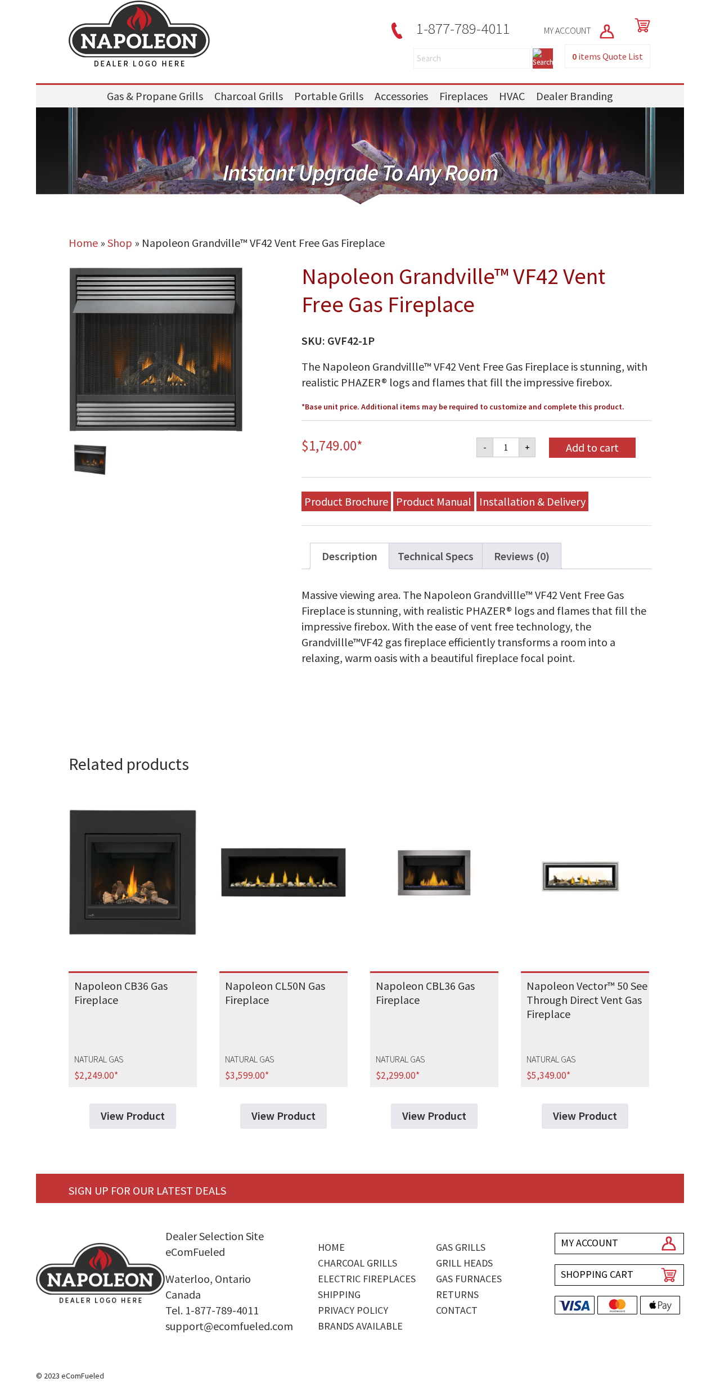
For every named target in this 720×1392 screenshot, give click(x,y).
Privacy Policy (353, 1310)
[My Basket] (640, 25)
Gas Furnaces (469, 1278)
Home (83, 243)
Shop (119, 243)
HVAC (512, 96)
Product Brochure (346, 501)
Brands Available (360, 1325)
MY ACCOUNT (568, 30)
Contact (457, 1310)
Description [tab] (349, 556)
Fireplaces (463, 96)
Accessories (401, 96)
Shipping (339, 1294)
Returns (457, 1294)
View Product (133, 1116)
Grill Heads (464, 1262)
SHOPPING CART (597, 1274)
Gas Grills (460, 1247)
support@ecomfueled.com (229, 1326)
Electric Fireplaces (367, 1278)
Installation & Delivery (532, 501)
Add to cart (592, 447)
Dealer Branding (574, 96)
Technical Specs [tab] (436, 556)
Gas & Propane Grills (155, 96)
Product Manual (433, 501)
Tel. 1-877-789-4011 (212, 1310)
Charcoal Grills (248, 96)
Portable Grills (328, 96)
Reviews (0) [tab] (522, 556)
